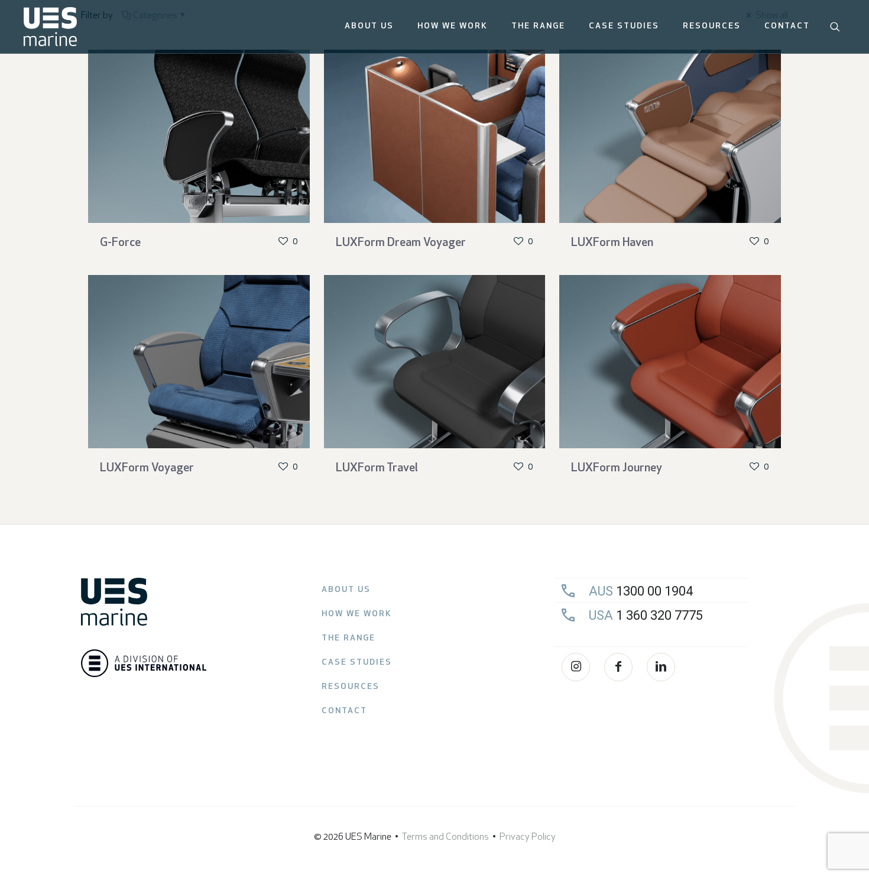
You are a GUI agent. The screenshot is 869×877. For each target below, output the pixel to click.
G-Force (120, 243)
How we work (357, 614)
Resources (351, 686)
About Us (346, 589)
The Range (348, 638)
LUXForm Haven (612, 243)
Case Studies (357, 662)
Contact (344, 711)
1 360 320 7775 (646, 615)
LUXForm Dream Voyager (401, 243)
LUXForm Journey (616, 468)
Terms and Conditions (445, 837)
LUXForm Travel (377, 468)
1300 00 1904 (641, 591)
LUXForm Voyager (147, 468)
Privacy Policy (528, 837)
